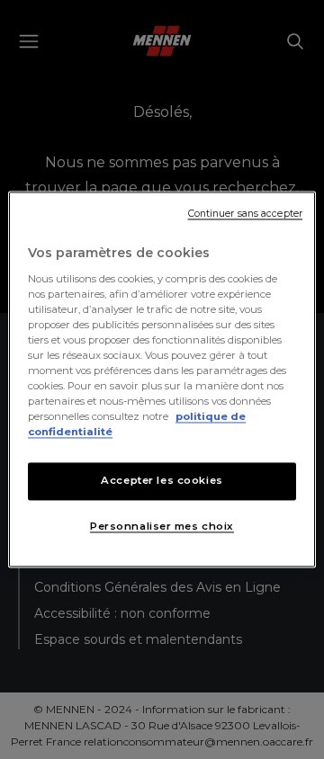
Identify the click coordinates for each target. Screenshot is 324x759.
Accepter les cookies (161, 481)
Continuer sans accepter (245, 213)
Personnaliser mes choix (162, 527)
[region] (162, 379)
